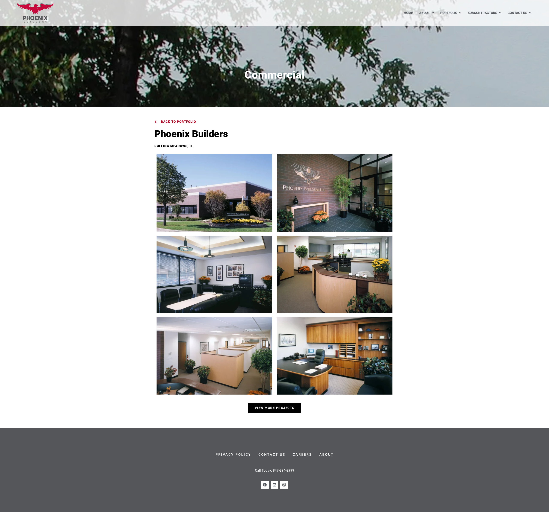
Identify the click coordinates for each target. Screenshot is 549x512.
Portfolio (448, 13)
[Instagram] (284, 485)
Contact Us (517, 13)
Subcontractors (482, 13)
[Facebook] (265, 485)
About (424, 13)
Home (408, 13)
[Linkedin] (274, 485)
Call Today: (274, 470)
